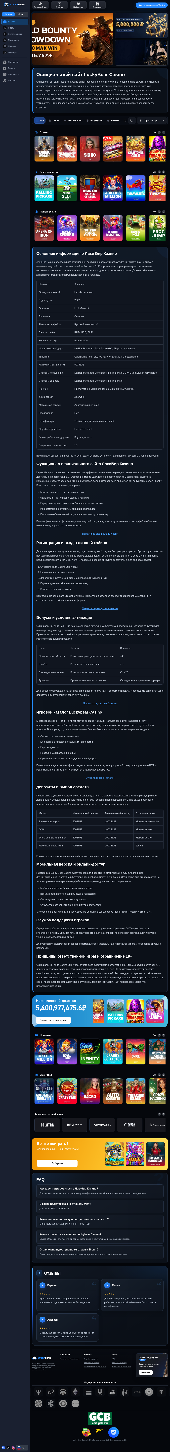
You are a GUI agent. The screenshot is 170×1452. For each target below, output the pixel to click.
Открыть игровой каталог (100, 777)
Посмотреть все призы (53, 1020)
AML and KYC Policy (119, 1363)
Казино (8, 14)
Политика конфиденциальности (95, 1366)
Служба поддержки (91, 1359)
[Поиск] (132, 120)
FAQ (113, 1359)
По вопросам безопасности (69, 1359)
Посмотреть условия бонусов (100, 703)
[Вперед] (163, 132)
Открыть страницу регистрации (100, 608)
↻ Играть (57, 1163)
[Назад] (159, 132)
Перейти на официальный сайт (100, 533)
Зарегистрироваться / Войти (152, 5)
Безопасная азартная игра (121, 1366)
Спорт (21, 14)
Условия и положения (91, 1363)
